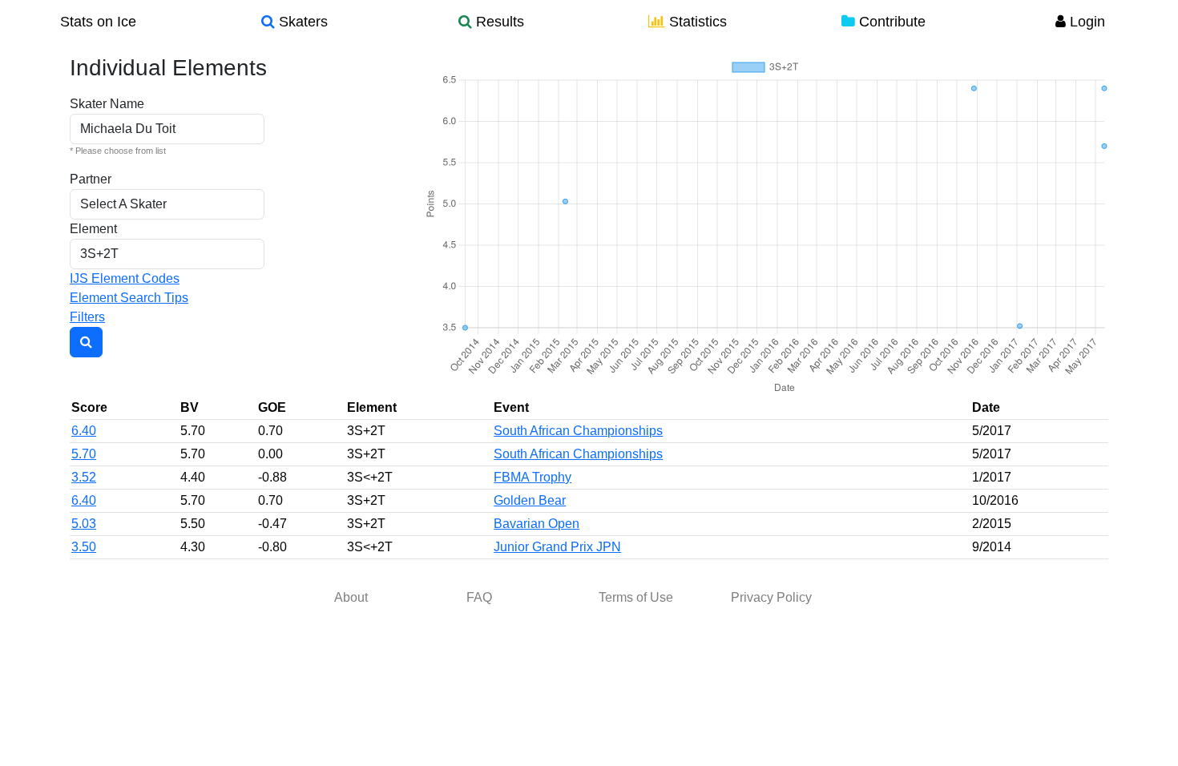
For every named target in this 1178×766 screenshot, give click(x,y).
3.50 (83, 547)
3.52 (83, 477)
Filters (87, 317)
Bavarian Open (536, 523)
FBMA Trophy (532, 477)
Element (93, 229)
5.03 (83, 523)
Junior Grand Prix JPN (557, 547)
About (351, 597)
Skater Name (107, 104)
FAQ (479, 597)
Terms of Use (636, 597)
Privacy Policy (771, 597)
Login (1085, 22)
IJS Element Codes (125, 278)
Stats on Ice (98, 22)
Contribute (890, 22)
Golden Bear (530, 500)
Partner (90, 179)
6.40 (83, 430)
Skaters (301, 22)
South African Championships (578, 430)
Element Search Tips (129, 297)
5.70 (83, 454)
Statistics (696, 22)
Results (498, 22)
